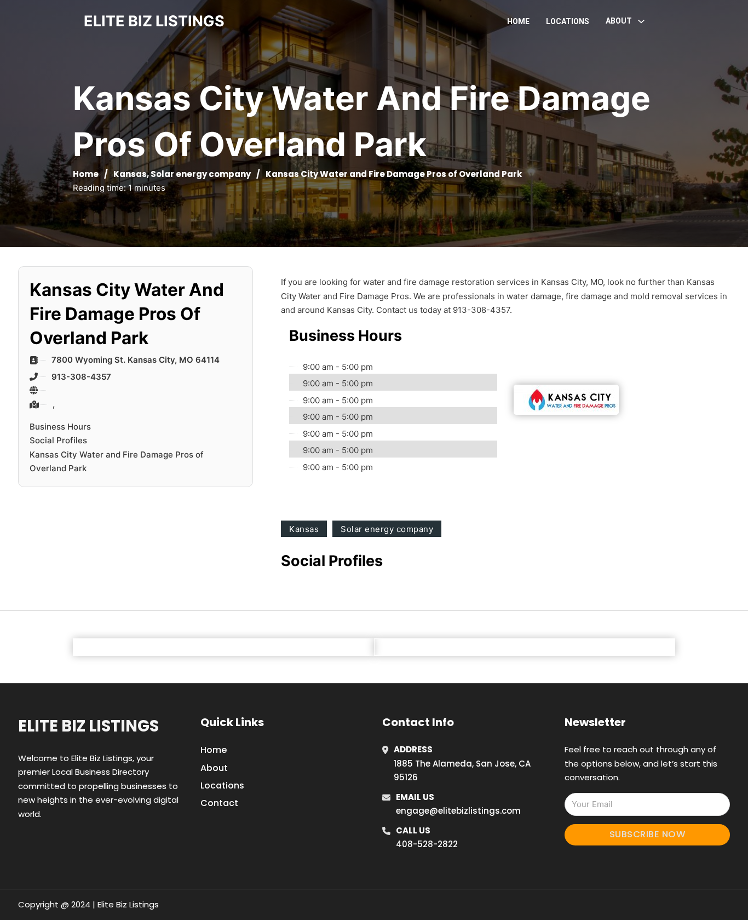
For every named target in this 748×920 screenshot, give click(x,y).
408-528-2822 (427, 844)
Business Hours (60, 426)
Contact (219, 803)
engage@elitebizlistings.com (458, 810)
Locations (567, 21)
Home (518, 21)
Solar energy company (201, 174)
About (214, 768)
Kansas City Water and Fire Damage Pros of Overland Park (117, 461)
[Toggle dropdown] (641, 21)
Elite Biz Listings (88, 726)
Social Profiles (58, 440)
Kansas (130, 174)
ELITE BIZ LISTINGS (154, 21)
